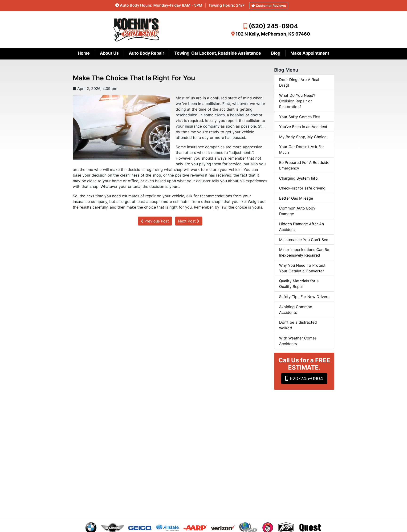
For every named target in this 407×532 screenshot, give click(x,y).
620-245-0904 (305, 378)
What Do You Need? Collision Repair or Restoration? (297, 101)
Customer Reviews (270, 6)
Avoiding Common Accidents (295, 309)
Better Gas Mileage (296, 198)
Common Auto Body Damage (297, 211)
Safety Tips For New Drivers (304, 296)
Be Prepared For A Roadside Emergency (304, 165)
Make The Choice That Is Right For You (134, 78)
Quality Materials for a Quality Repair (299, 283)
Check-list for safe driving (302, 188)
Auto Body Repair (146, 53)
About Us (109, 53)
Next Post (187, 221)
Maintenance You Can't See (303, 239)
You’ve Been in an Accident (303, 126)
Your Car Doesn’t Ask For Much (301, 149)
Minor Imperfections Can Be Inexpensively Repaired (304, 252)
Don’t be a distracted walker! (298, 325)
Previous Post (156, 221)
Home (84, 53)
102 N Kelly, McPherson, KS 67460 (273, 34)
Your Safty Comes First (300, 116)
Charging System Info (298, 178)
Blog (275, 53)
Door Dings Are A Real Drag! (299, 82)
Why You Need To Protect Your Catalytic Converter (302, 268)
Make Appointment (309, 53)
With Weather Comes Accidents (298, 341)
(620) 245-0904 (273, 26)
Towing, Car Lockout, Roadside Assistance (217, 53)
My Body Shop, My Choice (302, 136)
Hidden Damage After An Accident (301, 227)
